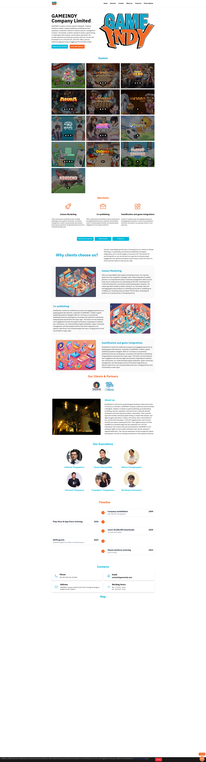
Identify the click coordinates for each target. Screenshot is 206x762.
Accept (158, 759)
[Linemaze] (68, 154)
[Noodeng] (68, 180)
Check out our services (59, 46)
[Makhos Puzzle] (137, 102)
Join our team (103, 239)
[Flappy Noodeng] (137, 154)
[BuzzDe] (68, 128)
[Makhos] (103, 102)
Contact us (120, 239)
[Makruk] (103, 75)
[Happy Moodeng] (68, 75)
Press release (148, 3)
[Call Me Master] (103, 128)
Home (105, 3)
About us (129, 3)
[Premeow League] (137, 128)
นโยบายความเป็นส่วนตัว (139, 759)
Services (113, 3)
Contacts (138, 3)
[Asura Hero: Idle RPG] (137, 75)
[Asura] (68, 102)
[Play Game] (202, 758)
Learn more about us (77, 46)
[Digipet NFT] (103, 154)
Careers (121, 3)
